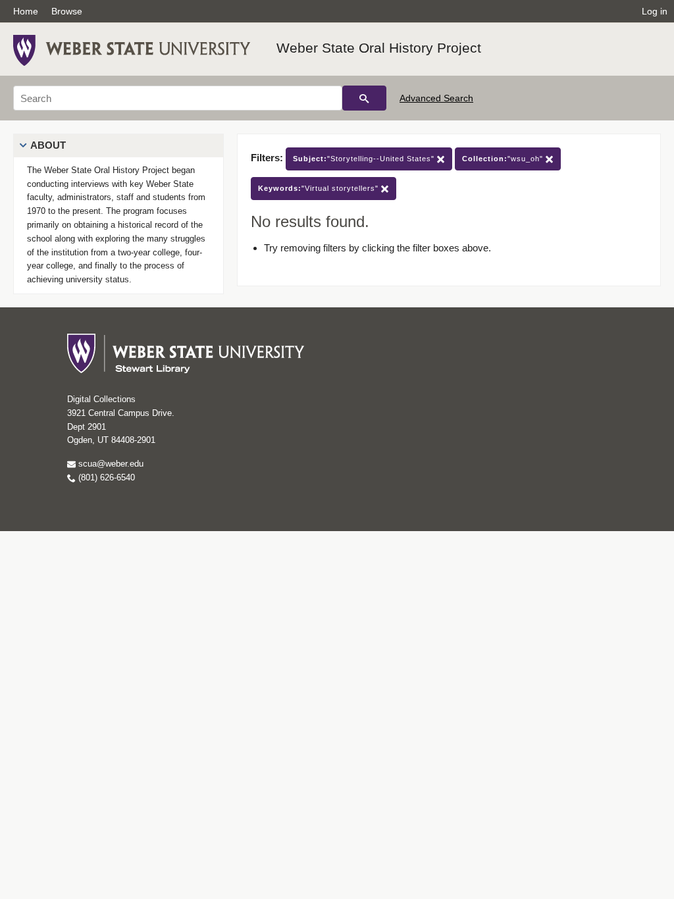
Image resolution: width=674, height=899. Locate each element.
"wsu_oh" (504, 159)
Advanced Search (436, 98)
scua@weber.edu (109, 464)
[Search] (364, 98)
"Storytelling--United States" (365, 159)
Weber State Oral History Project (378, 47)
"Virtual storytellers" (319, 188)
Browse (66, 11)
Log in (654, 11)
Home (25, 11)
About (48, 145)
